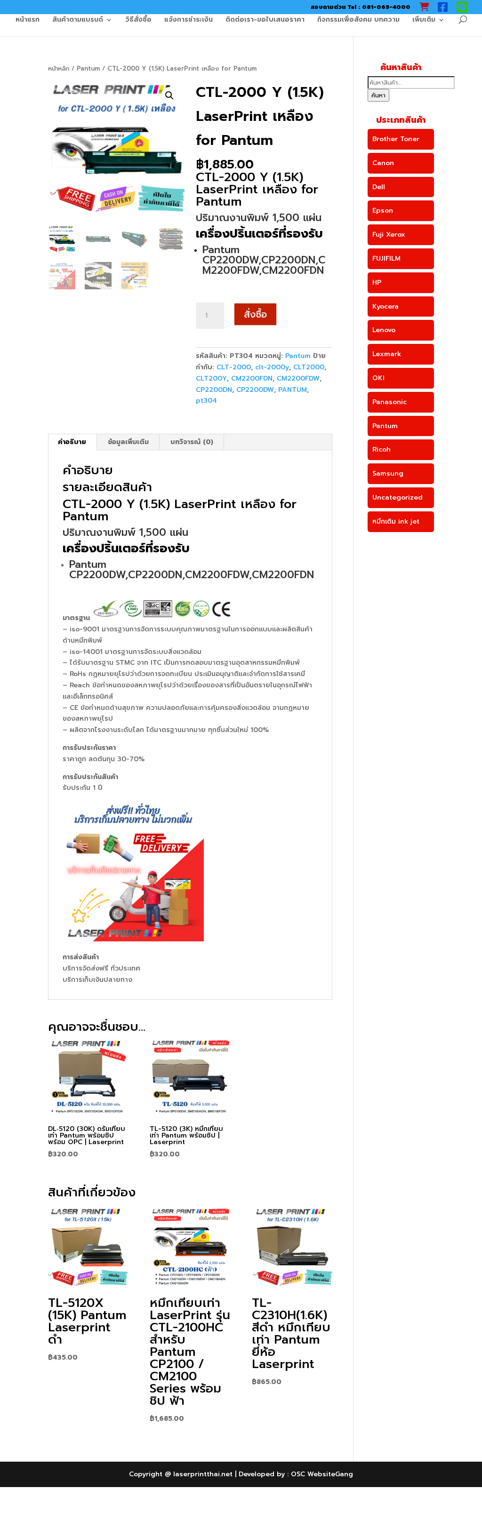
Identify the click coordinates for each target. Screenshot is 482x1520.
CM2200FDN (252, 378)
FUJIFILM (386, 258)
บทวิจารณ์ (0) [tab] (191, 442)
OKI (378, 378)
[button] (169, 95)
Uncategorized (397, 497)
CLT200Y (211, 378)
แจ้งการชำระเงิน (188, 20)
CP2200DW (255, 390)
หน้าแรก (28, 20)
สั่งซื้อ (255, 314)
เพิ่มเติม (423, 20)
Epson (382, 210)
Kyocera (385, 306)
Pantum (88, 68)
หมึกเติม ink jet (395, 521)
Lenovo (383, 330)
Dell (378, 187)
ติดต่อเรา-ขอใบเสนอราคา (265, 20)
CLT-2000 (234, 367)
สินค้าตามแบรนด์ (77, 20)
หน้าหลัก (58, 68)
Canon (383, 163)
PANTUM (292, 390)
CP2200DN (214, 390)
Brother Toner (395, 139)
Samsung (387, 473)
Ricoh (381, 449)
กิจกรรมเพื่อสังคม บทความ (358, 20)
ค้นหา (378, 95)
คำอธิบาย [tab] (72, 442)
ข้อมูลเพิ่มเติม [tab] (128, 442)
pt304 (206, 401)
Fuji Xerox (388, 234)
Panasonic (389, 402)
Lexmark (386, 354)
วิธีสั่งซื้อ (138, 20)
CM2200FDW (298, 378)
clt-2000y (272, 367)
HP (376, 282)
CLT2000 (308, 367)
